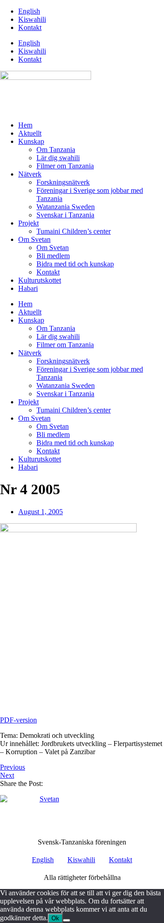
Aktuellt (29, 133)
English (29, 11)
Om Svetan (34, 239)
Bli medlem (53, 256)
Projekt (28, 223)
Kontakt (29, 27)
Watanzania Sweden (65, 207)
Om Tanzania (55, 149)
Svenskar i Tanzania (65, 215)
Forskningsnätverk (63, 182)
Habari (28, 288)
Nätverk (29, 174)
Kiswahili (32, 19)
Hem (25, 125)
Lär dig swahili (58, 158)
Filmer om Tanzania (65, 166)
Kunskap (31, 141)
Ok (55, 918)
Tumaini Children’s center (73, 231)
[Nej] (66, 920)
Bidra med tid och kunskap (75, 264)
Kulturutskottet (39, 280)
